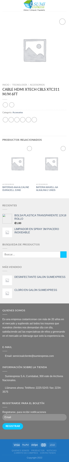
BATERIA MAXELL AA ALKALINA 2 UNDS (47, 188)
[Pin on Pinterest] (28, 119)
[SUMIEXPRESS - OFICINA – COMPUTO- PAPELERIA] (34, 5)
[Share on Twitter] (17, 119)
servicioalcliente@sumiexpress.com (33, 356)
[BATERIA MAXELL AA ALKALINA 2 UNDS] (51, 163)
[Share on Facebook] (11, 119)
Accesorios (37, 85)
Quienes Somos (20, 450)
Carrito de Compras (26, 453)
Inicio (5, 85)
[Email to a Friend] (22, 119)
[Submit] (63, 254)
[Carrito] (65, 5)
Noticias (51, 450)
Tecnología (19, 85)
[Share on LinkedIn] (34, 119)
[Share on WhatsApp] (5, 119)
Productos (38, 450)
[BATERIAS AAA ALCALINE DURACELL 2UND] (17, 163)
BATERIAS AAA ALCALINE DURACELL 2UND (15, 188)
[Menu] (4, 5)
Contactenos (48, 453)
